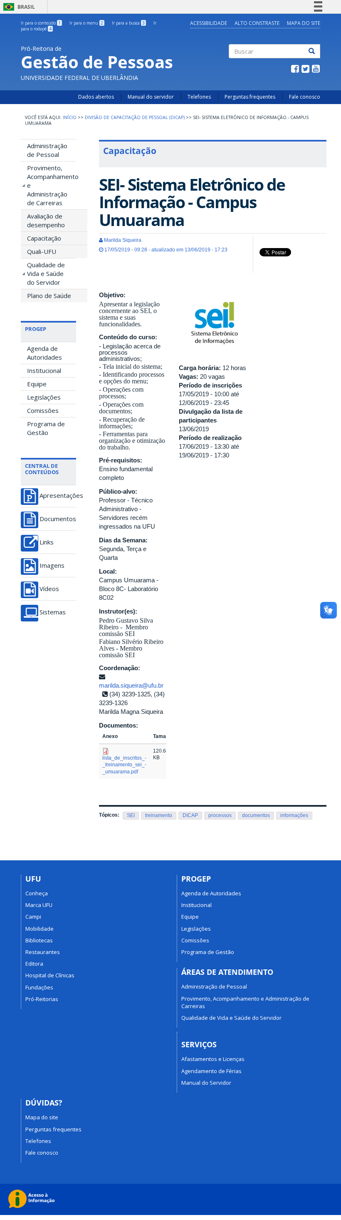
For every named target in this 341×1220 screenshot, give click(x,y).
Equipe (37, 384)
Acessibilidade (208, 23)
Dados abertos (96, 96)
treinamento (158, 815)
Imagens (52, 565)
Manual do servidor (151, 96)
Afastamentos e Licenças (213, 1059)
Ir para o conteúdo (41, 23)
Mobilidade (39, 928)
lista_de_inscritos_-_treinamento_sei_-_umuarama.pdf (124, 765)
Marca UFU (38, 905)
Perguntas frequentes (250, 96)
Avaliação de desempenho (46, 220)
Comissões (43, 410)
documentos (256, 815)
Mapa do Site (303, 23)
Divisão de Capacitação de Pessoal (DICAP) (135, 117)
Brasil (17, 6)
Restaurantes (42, 952)
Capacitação (44, 238)
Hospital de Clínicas (49, 975)
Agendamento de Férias (211, 1071)
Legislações (44, 397)
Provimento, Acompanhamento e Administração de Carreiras (51, 185)
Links (47, 542)
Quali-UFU (41, 251)
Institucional (44, 370)
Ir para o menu (86, 23)
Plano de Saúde (49, 295)
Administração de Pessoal (47, 150)
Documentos (58, 519)
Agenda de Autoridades (44, 352)
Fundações (39, 987)
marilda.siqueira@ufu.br (131, 685)
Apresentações (58, 495)
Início (70, 117)
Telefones (199, 96)
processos (220, 815)
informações (294, 815)
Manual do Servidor (206, 1082)
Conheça (36, 893)
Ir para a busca (128, 23)
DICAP (190, 815)
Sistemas (53, 612)
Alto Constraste (257, 23)
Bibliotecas (39, 940)
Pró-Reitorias (41, 999)
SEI (131, 815)
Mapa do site (41, 1117)
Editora (34, 963)
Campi (33, 916)
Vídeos (49, 589)
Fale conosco (304, 96)
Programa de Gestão (46, 428)
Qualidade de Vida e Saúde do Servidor (46, 273)
